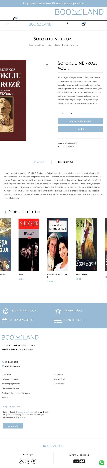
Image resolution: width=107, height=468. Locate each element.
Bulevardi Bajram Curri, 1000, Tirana (17, 349)
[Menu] (8, 24)
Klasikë (57, 44)
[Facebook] (21, 461)
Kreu (31, 44)
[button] (47, 65)
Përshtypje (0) (65, 161)
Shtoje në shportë (82, 121)
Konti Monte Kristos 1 (57, 275)
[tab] (40, 162)
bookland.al (22, 412)
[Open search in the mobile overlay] (67, 23)
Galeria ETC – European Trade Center (18, 345)
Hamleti (22, 274)
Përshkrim (39, 161)
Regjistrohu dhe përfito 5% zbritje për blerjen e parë (53, 3)
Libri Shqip (39, 44)
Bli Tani (81, 129)
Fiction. (49, 44)
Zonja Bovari (82, 274)
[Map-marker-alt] (33, 461)
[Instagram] (27, 461)
